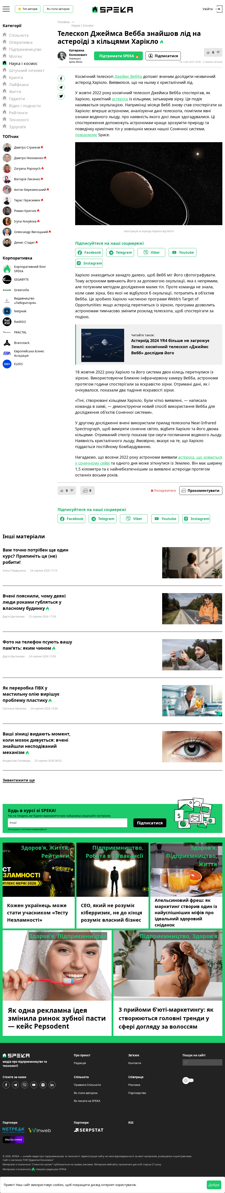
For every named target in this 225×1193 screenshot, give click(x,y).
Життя (15, 91)
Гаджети (17, 98)
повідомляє (86, 134)
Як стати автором (58, 9)
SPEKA (15, 1156)
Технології (19, 119)
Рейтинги (18, 112)
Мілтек (15, 56)
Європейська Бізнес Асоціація (29, 353)
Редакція (80, 1063)
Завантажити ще (19, 780)
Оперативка (21, 42)
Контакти (134, 1063)
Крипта (16, 77)
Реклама (134, 1085)
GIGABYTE (21, 279)
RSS (130, 1123)
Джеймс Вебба (128, 76)
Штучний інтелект (27, 70)
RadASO (20, 322)
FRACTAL (20, 332)
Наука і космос (82, 25)
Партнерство (137, 1093)
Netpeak (20, 311)
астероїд (120, 98)
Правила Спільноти (87, 1085)
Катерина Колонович (78, 52)
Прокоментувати (204, 490)
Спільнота (19, 35)
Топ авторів (30, 9)
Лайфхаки (19, 84)
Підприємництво (25, 49)
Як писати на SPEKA (87, 1101)
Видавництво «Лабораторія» (25, 300)
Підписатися (166, 55)
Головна (64, 22)
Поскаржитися (165, 490)
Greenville (21, 290)
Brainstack (21, 343)
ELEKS (18, 364)
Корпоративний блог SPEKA (30, 269)
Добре (214, 1184)
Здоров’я (17, 126)
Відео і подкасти (25, 105)
